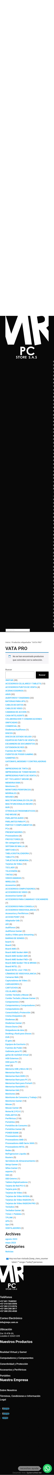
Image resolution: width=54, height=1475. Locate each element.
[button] (47, 1468)
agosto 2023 (11, 1239)
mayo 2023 (10, 1242)
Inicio (7, 642)
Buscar (8, 669)
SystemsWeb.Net (34, 1473)
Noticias (9, 1251)
